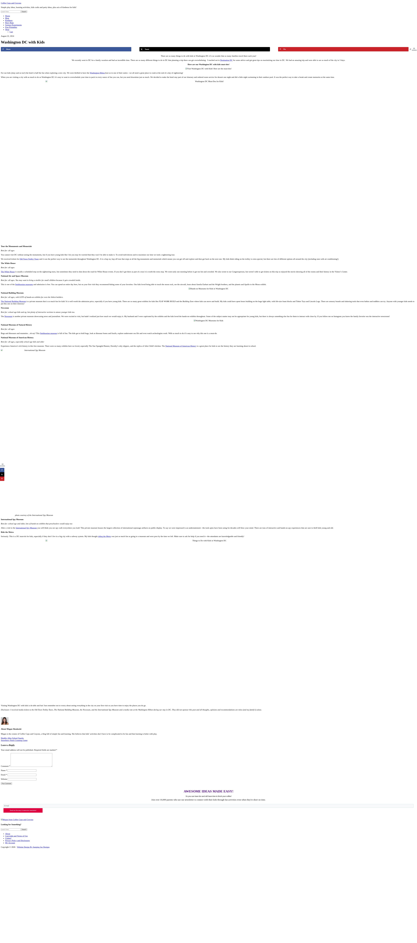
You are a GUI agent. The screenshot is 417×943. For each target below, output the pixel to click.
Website (4, 779)
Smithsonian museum (48, 333)
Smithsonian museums (24, 284)
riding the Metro (104, 536)
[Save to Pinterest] (2, 478)
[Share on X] (2, 474)
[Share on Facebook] (2, 470)
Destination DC (226, 60)
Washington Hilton (97, 73)
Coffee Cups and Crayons (11, 3)
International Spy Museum (26, 528)
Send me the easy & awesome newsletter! (23, 810)
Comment (5, 766)
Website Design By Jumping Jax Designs (33, 847)
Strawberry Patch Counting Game (14, 740)
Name (4, 770)
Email (4, 775)
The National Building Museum (13, 301)
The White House (8, 272)
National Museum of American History (180, 346)
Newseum (8, 316)
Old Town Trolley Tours (29, 259)
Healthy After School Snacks (12, 738)
